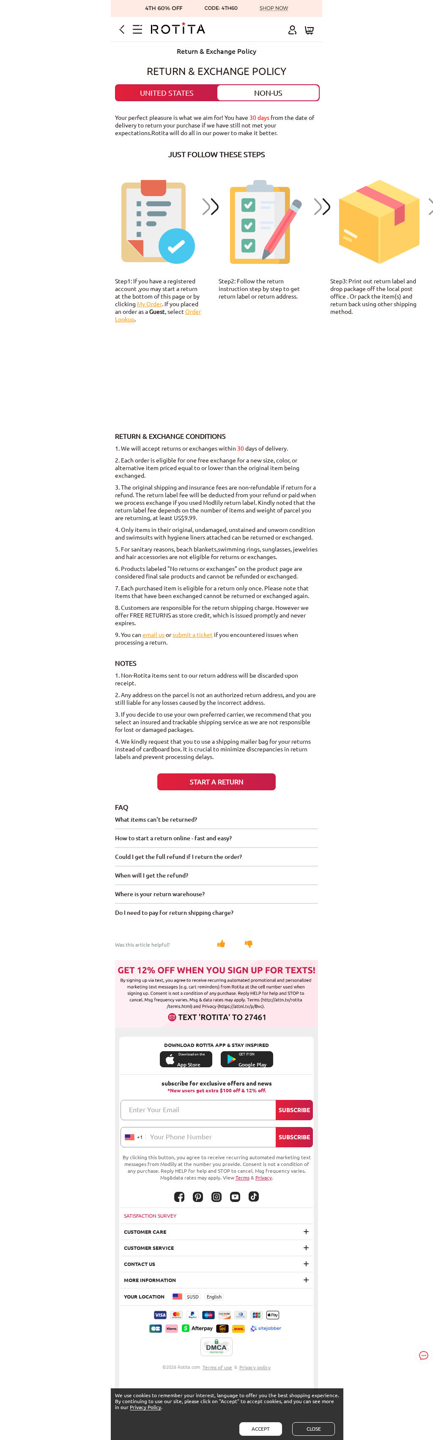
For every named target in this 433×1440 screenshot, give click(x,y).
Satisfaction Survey (150, 1215)
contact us (139, 1264)
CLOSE (314, 1429)
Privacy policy (255, 1367)
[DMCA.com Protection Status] (216, 1347)
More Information (150, 1280)
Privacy (263, 1177)
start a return (217, 782)
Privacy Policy (145, 1407)
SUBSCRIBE (294, 1110)
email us (153, 634)
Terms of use (217, 1367)
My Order (149, 304)
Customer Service (149, 1248)
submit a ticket (193, 634)
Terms (242, 1177)
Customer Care (145, 1232)
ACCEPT (261, 1429)
